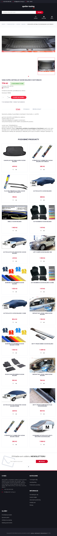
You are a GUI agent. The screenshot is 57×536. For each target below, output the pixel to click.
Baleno (24, 24)
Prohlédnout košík (7, 515)
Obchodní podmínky (35, 500)
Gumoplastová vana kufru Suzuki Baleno (14, 161)
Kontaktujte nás (34, 494)
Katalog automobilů (7, 522)
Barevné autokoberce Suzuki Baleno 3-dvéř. (14, 344)
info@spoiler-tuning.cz (19, 1)
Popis (18, 109)
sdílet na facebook (19, 102)
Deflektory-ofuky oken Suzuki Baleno (42, 314)
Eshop (3, 24)
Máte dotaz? (37, 109)
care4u (32, 533)
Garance (26, 109)
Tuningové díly (11, 24)
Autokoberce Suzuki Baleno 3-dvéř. (42, 282)
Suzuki (18, 24)
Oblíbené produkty (7, 520)
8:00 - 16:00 (29, 1)
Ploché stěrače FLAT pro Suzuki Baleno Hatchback (14, 191)
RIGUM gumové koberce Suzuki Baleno (14, 375)
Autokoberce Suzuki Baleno (42, 221)
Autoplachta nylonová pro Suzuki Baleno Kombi (14, 405)
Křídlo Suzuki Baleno (15, 221)
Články (31, 505)
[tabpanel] (46, 66)
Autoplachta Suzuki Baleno (42, 191)
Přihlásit (42, 461)
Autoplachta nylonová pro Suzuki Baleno (14, 252)
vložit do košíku (18, 97)
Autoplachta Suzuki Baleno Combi (14, 313)
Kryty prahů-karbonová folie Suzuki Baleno (42, 405)
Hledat (40, 12)
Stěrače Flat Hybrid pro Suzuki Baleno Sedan (14, 436)
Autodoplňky (33, 482)
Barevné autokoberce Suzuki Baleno (14, 283)
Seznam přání (5, 517)
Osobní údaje (33, 497)
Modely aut (33, 502)
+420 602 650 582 (7, 1)
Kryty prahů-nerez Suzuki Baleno (42, 343)
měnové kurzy (43, 533)
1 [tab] (28, 76)
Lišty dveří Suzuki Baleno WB (42, 252)
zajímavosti (37, 533)
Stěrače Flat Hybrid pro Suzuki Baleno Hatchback (42, 161)
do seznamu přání (7, 102)
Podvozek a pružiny (35, 485)
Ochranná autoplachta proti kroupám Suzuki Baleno (42, 436)
